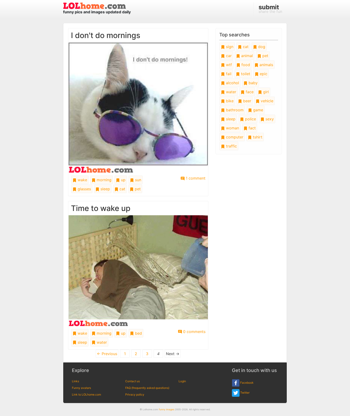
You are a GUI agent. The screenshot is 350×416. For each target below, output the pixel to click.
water (101, 342)
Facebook (247, 382)
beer (246, 100)
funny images (166, 409)
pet (137, 188)
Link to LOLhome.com (86, 394)
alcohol (232, 82)
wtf (228, 64)
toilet (245, 73)
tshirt (257, 137)
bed (138, 333)
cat (121, 188)
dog (261, 46)
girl (265, 91)
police (250, 119)
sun (137, 179)
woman (232, 128)
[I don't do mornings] (138, 107)
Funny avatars (81, 388)
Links (75, 381)
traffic (231, 146)
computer (234, 137)
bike (229, 100)
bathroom (234, 110)
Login (182, 381)
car (228, 55)
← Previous (107, 353)
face (249, 91)
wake (81, 179)
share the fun (270, 8)
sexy (269, 119)
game (257, 110)
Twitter (245, 392)
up (122, 179)
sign (229, 46)
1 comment (195, 178)
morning (103, 179)
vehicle (266, 100)
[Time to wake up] (138, 270)
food (245, 64)
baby (252, 82)
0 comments (193, 331)
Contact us (132, 381)
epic (263, 73)
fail (228, 73)
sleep (104, 188)
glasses (83, 188)
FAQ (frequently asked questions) (147, 388)
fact (251, 128)
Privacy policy (134, 394)
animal (246, 55)
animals (265, 64)
